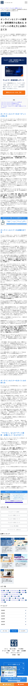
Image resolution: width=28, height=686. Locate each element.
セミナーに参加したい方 (14, 664)
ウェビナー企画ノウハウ (14, 522)
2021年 (3, 624)
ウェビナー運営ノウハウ (14, 515)
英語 (19, 654)
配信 (2, 590)
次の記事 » (23, 630)
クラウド (9, 596)
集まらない (20, 598)
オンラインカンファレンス (15, 594)
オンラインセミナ (5, 598)
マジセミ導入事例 (14, 526)
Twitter (24, 592)
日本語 (13, 654)
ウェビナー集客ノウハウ (14, 518)
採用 (18, 650)
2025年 (3, 613)
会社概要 (23, 650)
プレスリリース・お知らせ (14, 529)
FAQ (7, 652)
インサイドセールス (15, 590)
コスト (14, 598)
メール (3, 602)
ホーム (6, 648)
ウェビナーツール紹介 (13, 511)
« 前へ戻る (4, 630)
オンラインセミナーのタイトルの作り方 (11, 104)
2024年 (3, 616)
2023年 (3, 618)
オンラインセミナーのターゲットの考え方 (11, 102)
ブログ (3, 596)
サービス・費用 (6, 650)
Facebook (16, 596)
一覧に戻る (14, 630)
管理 (2, 600)
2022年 (3, 621)
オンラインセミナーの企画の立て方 (10, 103)
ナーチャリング (16, 600)
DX (7, 590)
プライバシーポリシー (16, 652)
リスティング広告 (5, 592)
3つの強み (21, 648)
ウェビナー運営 (16, 592)
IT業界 (23, 590)
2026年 (3, 610)
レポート (23, 600)
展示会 (8, 600)
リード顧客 (4, 594)
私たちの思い (13, 648)
